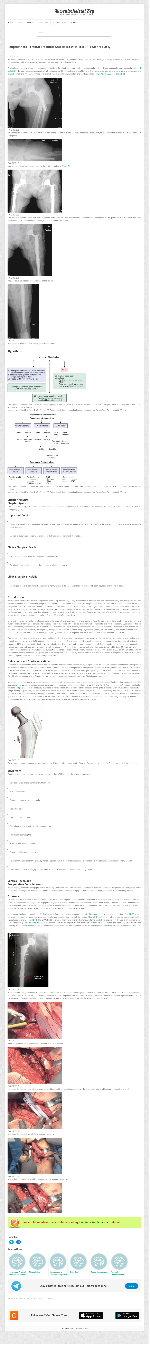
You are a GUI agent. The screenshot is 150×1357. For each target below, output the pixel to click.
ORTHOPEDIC (38, 1298)
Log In (20, 23)
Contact (74, 23)
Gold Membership (60, 23)
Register (30, 23)
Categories (43, 23)
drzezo (28, 1298)
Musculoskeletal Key (74, 11)
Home (10, 23)
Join (131, 1286)
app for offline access (74, 1328)
